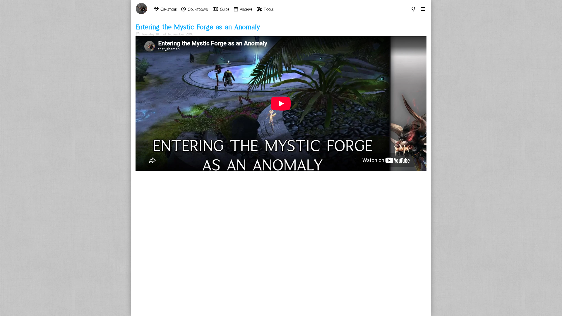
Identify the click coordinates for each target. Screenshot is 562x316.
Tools (268, 9)
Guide (223, 9)
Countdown (197, 9)
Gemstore (168, 9)
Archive (245, 9)
